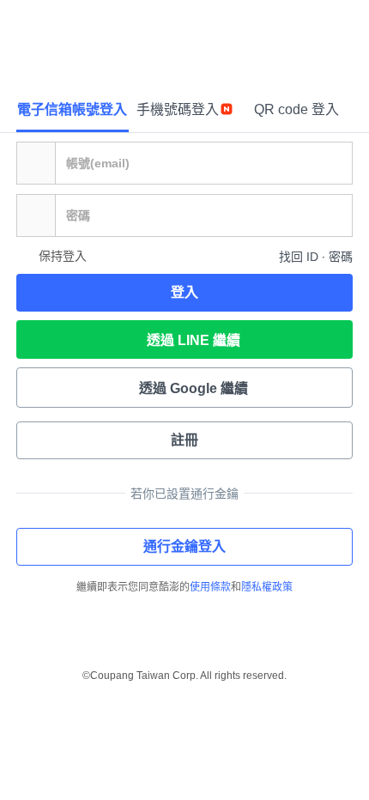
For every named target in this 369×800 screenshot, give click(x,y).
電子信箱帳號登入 (72, 109)
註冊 (184, 440)
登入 (184, 292)
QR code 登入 (296, 109)
